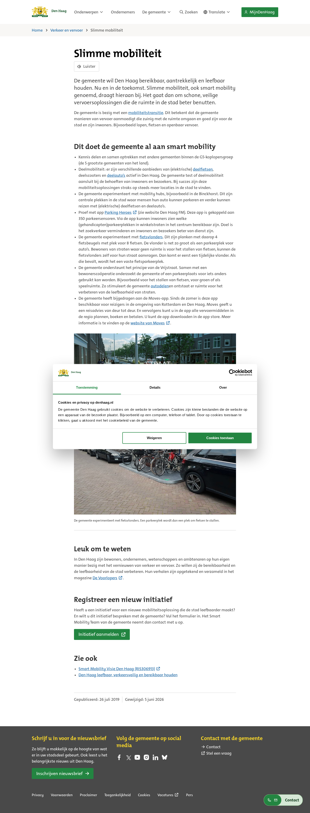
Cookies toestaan (220, 438)
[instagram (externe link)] (146, 758)
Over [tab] (223, 388)
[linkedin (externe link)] (155, 758)
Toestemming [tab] (87, 388)
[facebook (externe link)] (119, 758)
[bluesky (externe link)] (164, 758)
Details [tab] (155, 388)
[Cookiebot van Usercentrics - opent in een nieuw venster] (232, 372)
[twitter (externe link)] (128, 758)
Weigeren (154, 438)
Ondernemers (123, 12)
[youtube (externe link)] (137, 758)
